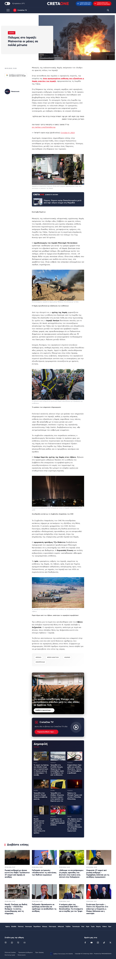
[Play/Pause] (58, 693)
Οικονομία (28, 926)
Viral (82, 926)
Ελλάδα (13, 926)
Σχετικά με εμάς (10, 955)
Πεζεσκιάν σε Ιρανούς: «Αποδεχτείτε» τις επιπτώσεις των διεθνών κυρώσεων (44, 873)
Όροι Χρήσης (39, 952)
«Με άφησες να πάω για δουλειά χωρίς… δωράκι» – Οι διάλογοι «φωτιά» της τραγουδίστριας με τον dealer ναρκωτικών (74, 825)
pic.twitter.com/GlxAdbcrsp (43, 127)
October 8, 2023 (68, 133)
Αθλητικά (61, 926)
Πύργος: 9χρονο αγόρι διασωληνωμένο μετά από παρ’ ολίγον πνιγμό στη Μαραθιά (62, 202)
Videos (104, 926)
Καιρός (98, 926)
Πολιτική (20, 926)
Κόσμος (11, 32)
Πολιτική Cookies (10, 952)
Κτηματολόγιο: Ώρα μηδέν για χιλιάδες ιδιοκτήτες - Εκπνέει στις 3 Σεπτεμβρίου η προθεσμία (74, 769)
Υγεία (93, 926)
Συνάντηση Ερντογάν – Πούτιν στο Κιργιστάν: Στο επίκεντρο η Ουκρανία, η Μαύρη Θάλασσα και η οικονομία (97, 909)
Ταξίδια (68, 926)
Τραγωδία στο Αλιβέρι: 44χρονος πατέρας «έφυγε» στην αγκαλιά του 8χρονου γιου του (57, 797)
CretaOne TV (22, 10)
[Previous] (36, 693)
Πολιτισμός (52, 926)
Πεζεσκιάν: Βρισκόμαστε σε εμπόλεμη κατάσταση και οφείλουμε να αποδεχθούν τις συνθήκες (44, 908)
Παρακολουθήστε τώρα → (46, 732)
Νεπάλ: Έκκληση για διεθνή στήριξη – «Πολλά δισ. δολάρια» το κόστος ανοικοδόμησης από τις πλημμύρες (16, 909)
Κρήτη (8, 926)
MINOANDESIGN (106, 953)
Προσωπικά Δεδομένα (25, 952)
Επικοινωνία (21, 955)
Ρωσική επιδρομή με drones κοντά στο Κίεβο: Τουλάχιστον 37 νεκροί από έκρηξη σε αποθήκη (17, 874)
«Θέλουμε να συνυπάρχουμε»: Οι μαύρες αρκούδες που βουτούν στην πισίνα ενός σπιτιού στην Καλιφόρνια (71, 874)
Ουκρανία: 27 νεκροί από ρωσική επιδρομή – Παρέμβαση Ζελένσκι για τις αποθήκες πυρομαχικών (97, 874)
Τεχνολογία (76, 926)
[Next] (80, 693)
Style (87, 926)
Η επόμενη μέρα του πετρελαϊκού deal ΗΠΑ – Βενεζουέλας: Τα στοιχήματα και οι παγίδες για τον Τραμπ (71, 908)
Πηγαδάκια (37, 926)
